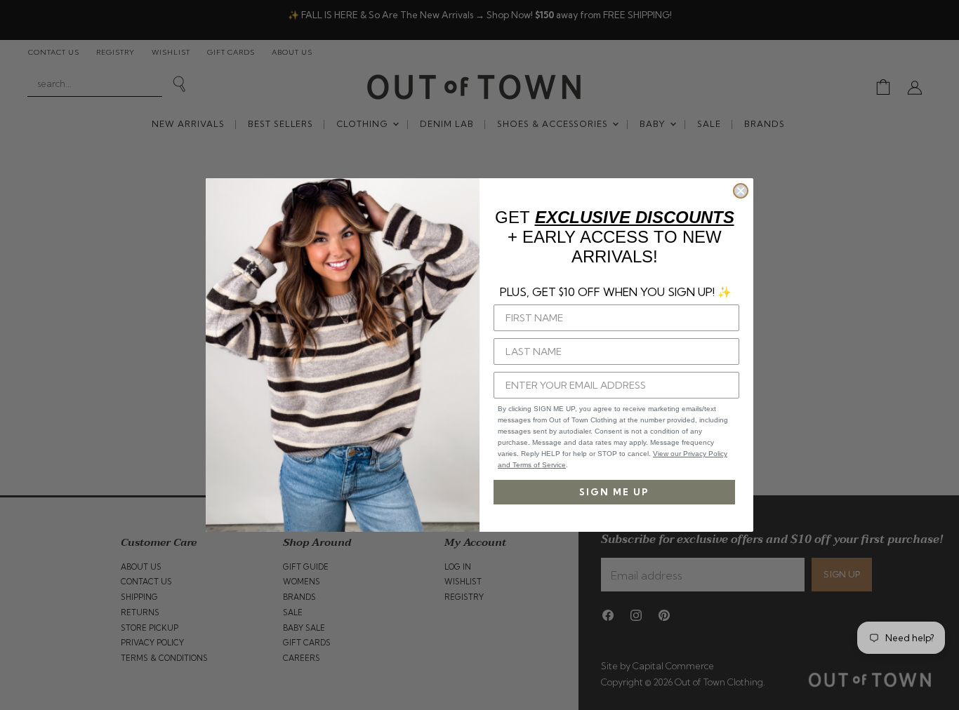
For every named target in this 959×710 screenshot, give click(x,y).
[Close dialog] (741, 191)
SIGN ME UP (614, 491)
